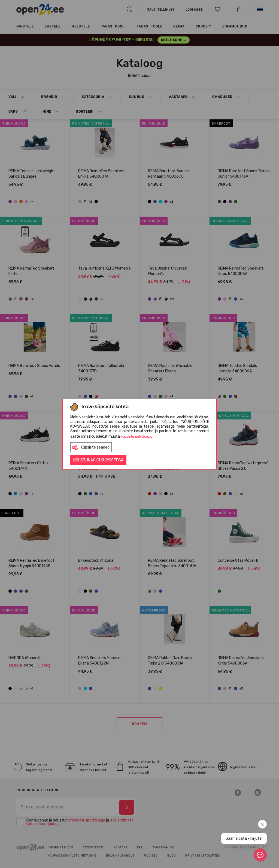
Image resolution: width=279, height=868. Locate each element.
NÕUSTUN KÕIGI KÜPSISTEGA (98, 460)
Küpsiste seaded (95, 447)
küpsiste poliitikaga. (136, 436)
